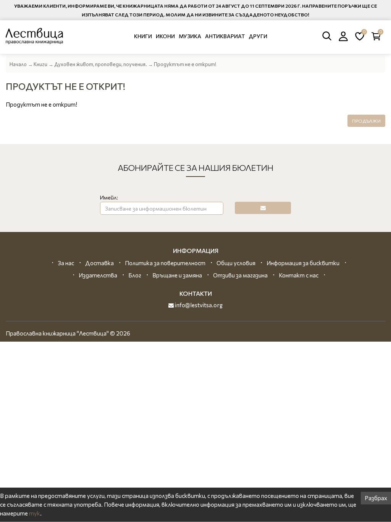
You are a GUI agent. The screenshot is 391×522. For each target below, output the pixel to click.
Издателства (98, 275)
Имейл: (109, 197)
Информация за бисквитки (303, 262)
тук (34, 513)
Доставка (99, 262)
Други (258, 36)
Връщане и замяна (177, 275)
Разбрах (376, 497)
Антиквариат (225, 36)
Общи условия (236, 262)
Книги (143, 36)
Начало (18, 64)
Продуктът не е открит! (185, 64)
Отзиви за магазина (240, 275)
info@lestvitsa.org (198, 305)
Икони (165, 36)
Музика (190, 36)
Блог (134, 275)
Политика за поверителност (165, 262)
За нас (66, 262)
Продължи (366, 120)
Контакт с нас (298, 275)
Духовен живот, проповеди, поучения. (100, 64)
